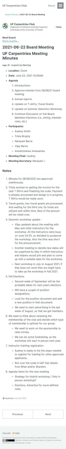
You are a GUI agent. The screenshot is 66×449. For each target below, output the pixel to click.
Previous (17, 414)
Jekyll (38, 438)
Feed (17, 433)
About (51, 5)
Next (48, 414)
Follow (59, 27)
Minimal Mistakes (50, 438)
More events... (10, 41)
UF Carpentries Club (14, 5)
